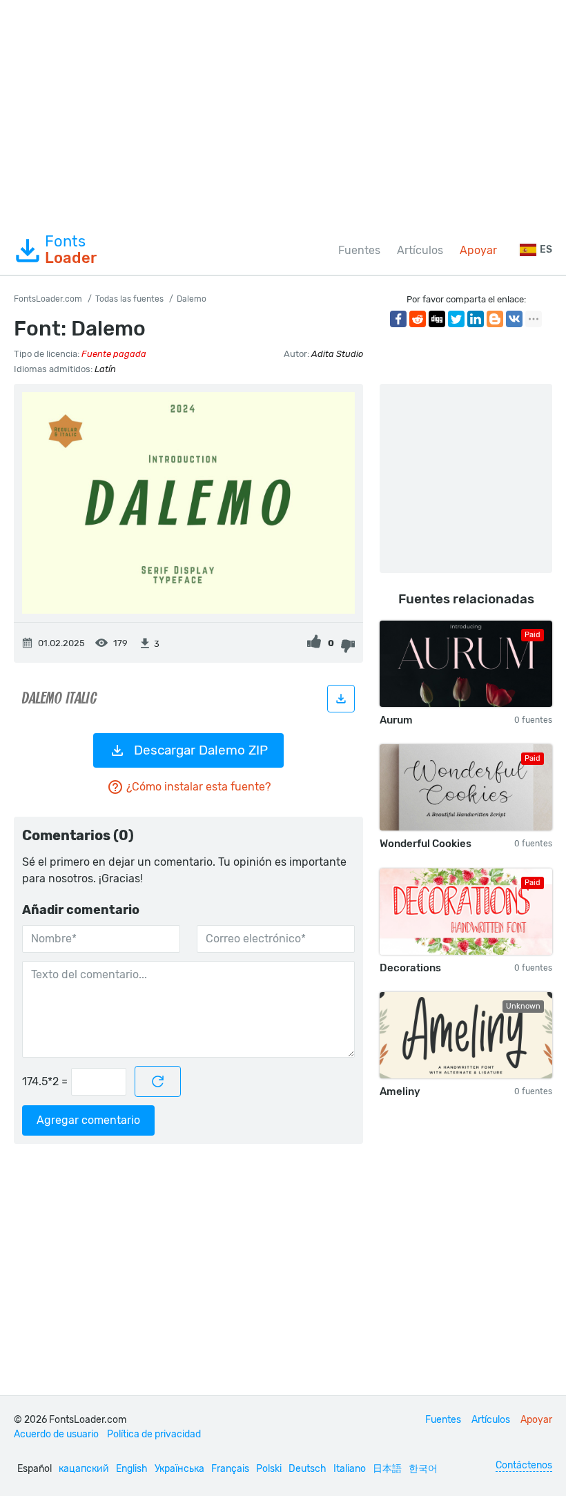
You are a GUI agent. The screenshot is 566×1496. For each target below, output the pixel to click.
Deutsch (307, 1469)
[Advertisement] (283, 113)
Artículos (420, 250)
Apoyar (478, 250)
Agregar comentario (88, 1120)
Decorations (410, 968)
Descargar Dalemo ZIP (201, 750)
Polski (269, 1469)
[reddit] (417, 319)
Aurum (396, 720)
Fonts (71, 249)
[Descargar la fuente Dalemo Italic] (341, 698)
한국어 (423, 1469)
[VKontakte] (514, 319)
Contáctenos (524, 1465)
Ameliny (400, 1091)
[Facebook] (398, 319)
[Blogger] (495, 319)
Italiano (349, 1469)
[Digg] (437, 319)
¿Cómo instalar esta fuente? (198, 786)
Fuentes (359, 250)
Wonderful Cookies (425, 843)
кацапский (84, 1469)
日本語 (387, 1469)
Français (230, 1469)
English (132, 1469)
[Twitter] (456, 319)
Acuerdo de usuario (56, 1434)
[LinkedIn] (475, 319)
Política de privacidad (154, 1434)
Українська (179, 1469)
